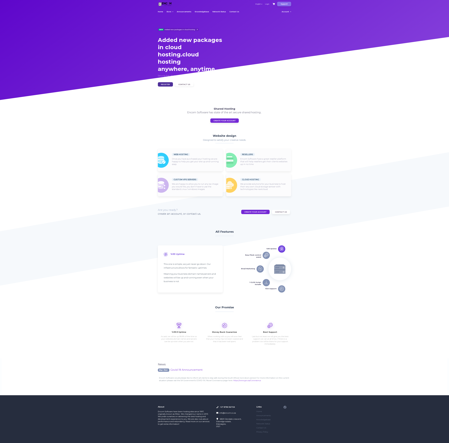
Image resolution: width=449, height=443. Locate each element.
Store (169, 12)
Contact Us (234, 12)
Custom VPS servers (185, 179)
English (258, 4)
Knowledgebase (202, 12)
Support (284, 4)
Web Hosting (181, 154)
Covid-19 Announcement (186, 369)
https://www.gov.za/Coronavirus (247, 380)
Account (286, 12)
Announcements (184, 12)
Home (160, 12)
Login (267, 4)
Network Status (219, 12)
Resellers (247, 154)
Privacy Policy (262, 432)
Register (165, 84)
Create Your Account (224, 120)
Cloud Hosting (250, 179)
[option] (190, 57)
